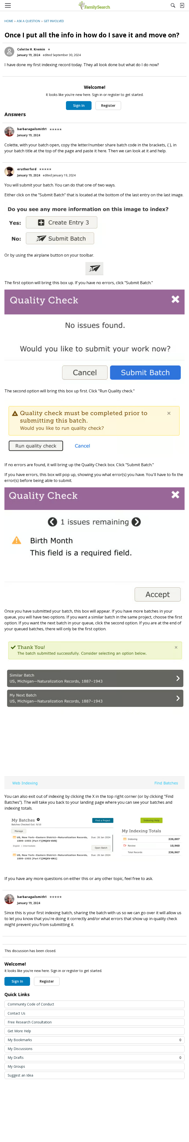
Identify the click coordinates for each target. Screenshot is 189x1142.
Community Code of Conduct (31, 1004)
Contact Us (16, 1013)
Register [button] (108, 105)
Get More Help (19, 1031)
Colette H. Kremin (31, 49)
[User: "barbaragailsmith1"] (9, 132)
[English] (94, 5)
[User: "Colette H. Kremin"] (9, 52)
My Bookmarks (94, 1039)
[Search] (173, 5)
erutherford (26, 169)
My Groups (16, 1066)
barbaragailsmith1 (32, 129)
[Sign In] (181, 5)
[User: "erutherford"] (9, 171)
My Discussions (20, 1048)
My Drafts (94, 1057)
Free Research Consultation (30, 1022)
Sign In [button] (79, 105)
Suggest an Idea (20, 1075)
